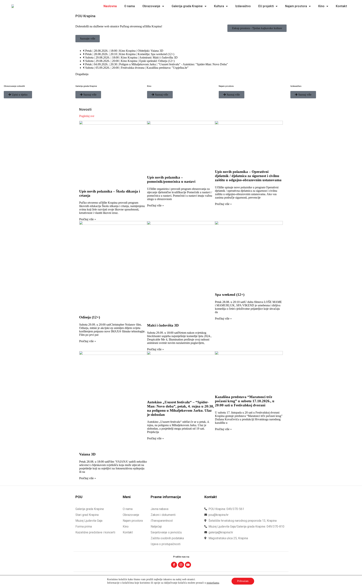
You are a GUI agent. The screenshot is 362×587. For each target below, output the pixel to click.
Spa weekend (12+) (229, 295)
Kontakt (341, 6)
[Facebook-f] (174, 565)
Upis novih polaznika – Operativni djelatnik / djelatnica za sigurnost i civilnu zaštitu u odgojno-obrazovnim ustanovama (248, 176)
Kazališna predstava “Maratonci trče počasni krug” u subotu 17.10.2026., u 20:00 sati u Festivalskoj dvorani (244, 401)
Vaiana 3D (87, 454)
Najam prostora (296, 6)
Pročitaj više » (87, 219)
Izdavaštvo (243, 6)
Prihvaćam (242, 581)
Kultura (219, 6)
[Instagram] (181, 565)
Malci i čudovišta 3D (163, 325)
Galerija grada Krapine (187, 6)
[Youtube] (188, 565)
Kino (321, 6)
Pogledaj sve (86, 116)
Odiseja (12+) (89, 317)
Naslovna (110, 6)
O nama (129, 6)
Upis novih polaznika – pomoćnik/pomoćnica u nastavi (171, 179)
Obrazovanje (151, 6)
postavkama (213, 582)
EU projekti (266, 6)
